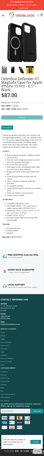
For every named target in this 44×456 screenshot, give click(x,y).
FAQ (2, 391)
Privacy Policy (5, 381)
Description (7, 127)
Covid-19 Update (6, 362)
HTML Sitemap (5, 397)
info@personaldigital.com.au (10, 324)
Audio (2, 352)
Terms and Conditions (8, 394)
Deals (2, 365)
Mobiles (3, 336)
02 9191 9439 (5, 318)
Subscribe (37, 411)
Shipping (3, 385)
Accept (35, 442)
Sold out (22, 117)
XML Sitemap (5, 401)
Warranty (4, 375)
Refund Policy (5, 378)
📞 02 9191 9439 (22, 8)
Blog (2, 388)
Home (3, 333)
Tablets (3, 339)
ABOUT (28, 5)
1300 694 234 (5, 316)
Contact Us (4, 372)
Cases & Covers (6, 342)
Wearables (4, 349)
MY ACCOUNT (12, 5)
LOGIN (34, 5)
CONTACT (21, 5)
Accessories (5, 345)
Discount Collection (7, 358)
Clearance (4, 355)
